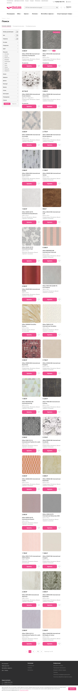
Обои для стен (5, 665)
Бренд (4, 87)
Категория (6, 93)
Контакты (9, 2)
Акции (27, 0)
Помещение (6, 97)
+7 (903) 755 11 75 (59, 1)
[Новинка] (16, 39)
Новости (30, 667)
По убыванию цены (31, 26)
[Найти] (57, 7)
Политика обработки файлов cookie (62, 676)
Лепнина (34, 14)
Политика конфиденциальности (61, 674)
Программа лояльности (59, 667)
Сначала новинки (6, 26)
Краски (26, 14)
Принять (72, 688)
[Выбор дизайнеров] (16, 32)
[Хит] (16, 35)
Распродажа (11, 14)
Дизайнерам (45, 0)
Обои (18, 14)
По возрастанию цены (18, 26)
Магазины (37, 0)
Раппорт (5, 83)
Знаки (4, 74)
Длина (4, 80)
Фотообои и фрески (47, 14)
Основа (5, 42)
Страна (5, 100)
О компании (10, 0)
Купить (29, 66)
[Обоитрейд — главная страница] (14, 7)
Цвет (4, 48)
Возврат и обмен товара (59, 670)
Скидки (32, 0)
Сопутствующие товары (64, 14)
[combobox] (39, 7)
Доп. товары (5, 670)
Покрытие (5, 45)
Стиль (4, 90)
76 (38, 651)
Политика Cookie (24, 690)
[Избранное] (61, 7)
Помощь (55, 672)
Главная (4, 18)
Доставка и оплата (19, 0)
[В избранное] (39, 66)
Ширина (5, 77)
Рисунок (5, 52)
